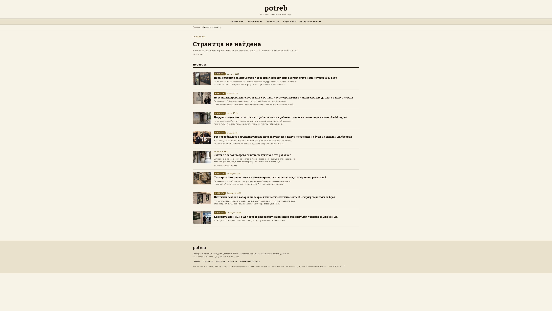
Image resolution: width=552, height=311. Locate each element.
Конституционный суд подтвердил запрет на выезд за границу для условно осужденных (276, 216)
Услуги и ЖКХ (289, 21)
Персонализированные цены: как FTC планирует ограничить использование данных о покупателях (283, 97)
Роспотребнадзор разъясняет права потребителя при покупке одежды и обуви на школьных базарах (283, 136)
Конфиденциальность (250, 262)
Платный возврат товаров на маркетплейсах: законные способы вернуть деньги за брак (275, 197)
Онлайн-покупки (254, 21)
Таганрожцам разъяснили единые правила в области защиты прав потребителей (270, 177)
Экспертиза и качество (310, 21)
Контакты (232, 262)
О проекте (208, 262)
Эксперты (220, 262)
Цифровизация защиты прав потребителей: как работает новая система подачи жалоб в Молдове (280, 117)
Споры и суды (272, 21)
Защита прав (237, 21)
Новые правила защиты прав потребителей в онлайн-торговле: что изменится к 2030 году (275, 77)
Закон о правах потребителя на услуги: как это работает (252, 155)
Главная (196, 27)
